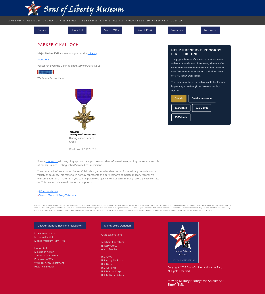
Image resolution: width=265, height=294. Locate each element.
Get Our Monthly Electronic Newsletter (60, 225)
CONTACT (178, 20)
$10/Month (181, 108)
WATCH (118, 20)
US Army (92, 53)
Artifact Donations (111, 234)
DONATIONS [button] (157, 20)
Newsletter (210, 30)
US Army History (48, 191)
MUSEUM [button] (15, 20)
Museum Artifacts (44, 233)
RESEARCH (90, 20)
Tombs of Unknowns (46, 255)
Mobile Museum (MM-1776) (50, 240)
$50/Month (181, 117)
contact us (52, 161)
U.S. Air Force (108, 267)
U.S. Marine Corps (111, 271)
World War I (44, 59)
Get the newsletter (202, 98)
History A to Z (109, 245)
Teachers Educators (112, 242)
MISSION (33, 20)
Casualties (177, 30)
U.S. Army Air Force (112, 260)
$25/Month (202, 108)
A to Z (105, 20)
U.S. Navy (106, 264)
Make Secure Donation (117, 225)
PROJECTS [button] (51, 20)
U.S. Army (106, 256)
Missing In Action (44, 252)
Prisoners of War (44, 259)
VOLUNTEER (135, 20)
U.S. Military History (112, 275)
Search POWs (145, 30)
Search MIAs (111, 30)
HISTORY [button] (70, 20)
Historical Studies (44, 266)
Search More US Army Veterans (57, 195)
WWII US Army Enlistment (49, 263)
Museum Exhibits (44, 237)
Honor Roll (77, 30)
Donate (42, 30)
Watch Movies (109, 249)
